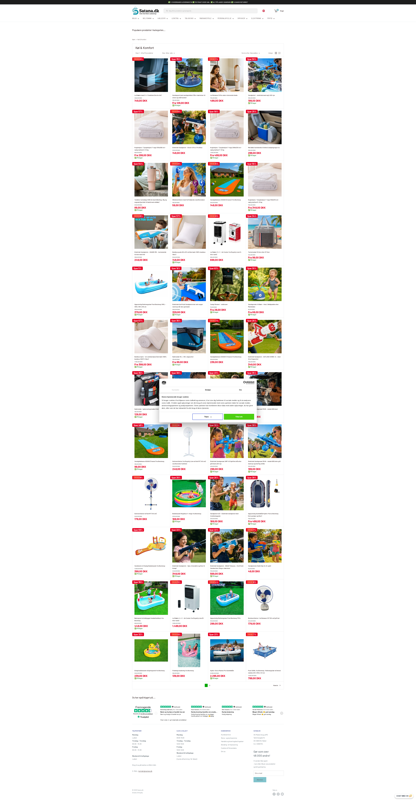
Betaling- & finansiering (229, 745)
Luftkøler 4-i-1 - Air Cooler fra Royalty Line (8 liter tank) (187, 619)
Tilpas (206, 417)
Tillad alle (239, 417)
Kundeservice (226, 735)
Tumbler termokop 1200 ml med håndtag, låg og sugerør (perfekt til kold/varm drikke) (150, 201)
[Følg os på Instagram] (278, 794)
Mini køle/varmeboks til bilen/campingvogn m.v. (264, 147)
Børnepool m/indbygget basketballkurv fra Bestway (149, 619)
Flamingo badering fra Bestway (183, 670)
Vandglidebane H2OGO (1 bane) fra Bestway (149, 461)
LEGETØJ (175, 18)
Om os (223, 751)
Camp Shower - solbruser (219, 304)
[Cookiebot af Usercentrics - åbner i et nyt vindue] (244, 382)
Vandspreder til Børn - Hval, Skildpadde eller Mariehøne (263, 305)
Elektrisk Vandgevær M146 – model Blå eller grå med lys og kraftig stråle (264, 462)
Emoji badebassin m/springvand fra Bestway (149, 670)
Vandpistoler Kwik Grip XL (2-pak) (259, 566)
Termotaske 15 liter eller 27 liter (259, 252)
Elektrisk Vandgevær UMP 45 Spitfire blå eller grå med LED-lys (225, 462)
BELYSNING (147, 18)
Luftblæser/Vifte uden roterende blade (223, 95)
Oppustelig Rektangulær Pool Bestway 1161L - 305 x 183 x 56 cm (150, 305)
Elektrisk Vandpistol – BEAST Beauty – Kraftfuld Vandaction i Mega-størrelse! (226, 567)
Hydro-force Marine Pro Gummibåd (222, 670)
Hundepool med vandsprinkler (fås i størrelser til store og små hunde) (188, 96)
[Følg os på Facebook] (274, 794)
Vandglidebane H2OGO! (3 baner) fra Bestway (225, 357)
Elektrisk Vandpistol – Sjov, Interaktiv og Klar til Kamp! (188, 567)
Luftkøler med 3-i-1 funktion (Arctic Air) (148, 95)
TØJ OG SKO (189, 18)
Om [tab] (240, 390)
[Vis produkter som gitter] (276, 53)
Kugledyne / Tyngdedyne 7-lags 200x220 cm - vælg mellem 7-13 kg (226, 149)
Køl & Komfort (141, 39)
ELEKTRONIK (256, 18)
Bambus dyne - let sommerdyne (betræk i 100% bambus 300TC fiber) (150, 358)
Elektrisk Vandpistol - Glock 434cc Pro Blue (187, 147)
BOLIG (134, 18)
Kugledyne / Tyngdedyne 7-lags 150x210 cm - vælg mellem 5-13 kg (263, 201)
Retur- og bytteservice (229, 738)
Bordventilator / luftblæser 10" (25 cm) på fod (263, 618)
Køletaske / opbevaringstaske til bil (146, 409)
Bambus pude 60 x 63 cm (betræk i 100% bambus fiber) (188, 253)
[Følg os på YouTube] (282, 794)
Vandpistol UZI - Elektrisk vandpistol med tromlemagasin (224, 515)
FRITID (269, 18)
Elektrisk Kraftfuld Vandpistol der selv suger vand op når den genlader (187, 305)
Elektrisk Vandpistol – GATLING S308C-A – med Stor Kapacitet (264, 358)
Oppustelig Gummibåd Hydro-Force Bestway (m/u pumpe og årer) (263, 515)
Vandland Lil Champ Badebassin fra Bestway (149, 566)
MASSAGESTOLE (205, 18)
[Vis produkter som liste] (279, 53)
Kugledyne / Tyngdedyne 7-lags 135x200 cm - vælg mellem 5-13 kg (150, 149)
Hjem (133, 39)
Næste (275, 685)
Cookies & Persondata (228, 748)
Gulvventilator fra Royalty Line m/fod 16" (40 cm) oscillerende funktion (189, 462)
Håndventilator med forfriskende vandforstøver (188, 200)
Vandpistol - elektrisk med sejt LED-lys (261, 95)
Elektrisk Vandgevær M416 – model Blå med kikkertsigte (263, 410)
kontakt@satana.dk (145, 771)
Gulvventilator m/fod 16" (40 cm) (145, 513)
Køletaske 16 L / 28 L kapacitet (182, 357)
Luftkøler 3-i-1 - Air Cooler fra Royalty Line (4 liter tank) (225, 253)
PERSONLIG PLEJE (224, 18)
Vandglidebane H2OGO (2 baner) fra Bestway (225, 200)
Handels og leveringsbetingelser (232, 741)
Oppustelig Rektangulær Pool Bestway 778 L (225, 618)
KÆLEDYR (161, 18)
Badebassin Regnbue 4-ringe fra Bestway (186, 513)
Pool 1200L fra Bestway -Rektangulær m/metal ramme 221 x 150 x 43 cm (264, 672)
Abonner (260, 780)
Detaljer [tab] (208, 390)
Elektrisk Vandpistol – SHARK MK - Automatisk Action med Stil (150, 253)
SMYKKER (241, 18)
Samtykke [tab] (175, 390)
